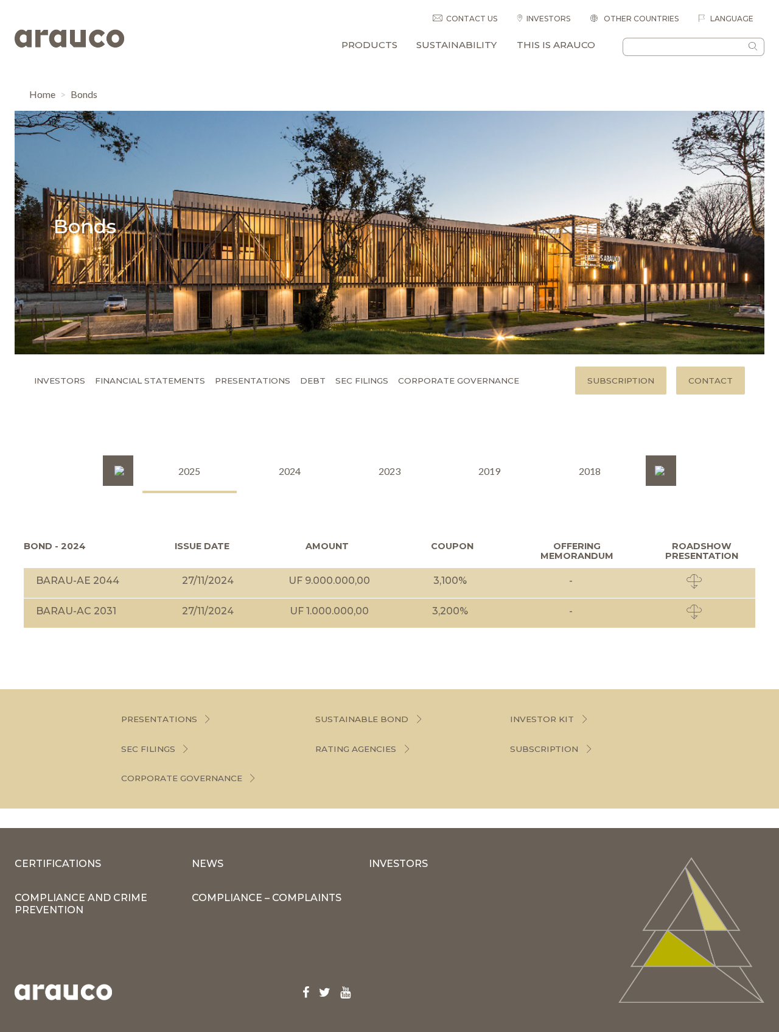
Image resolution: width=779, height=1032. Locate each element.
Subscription (620, 380)
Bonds (84, 94)
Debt (313, 380)
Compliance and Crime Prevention (81, 904)
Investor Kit (542, 719)
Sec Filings (361, 380)
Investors (548, 18)
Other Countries (640, 18)
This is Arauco (556, 45)
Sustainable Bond (361, 719)
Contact (710, 380)
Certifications (58, 863)
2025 (189, 471)
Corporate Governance (458, 380)
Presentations (252, 380)
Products (369, 45)
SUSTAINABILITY (456, 45)
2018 (590, 471)
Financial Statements (150, 380)
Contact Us (471, 18)
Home (42, 94)
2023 (389, 471)
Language (730, 18)
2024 (290, 471)
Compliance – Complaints (266, 898)
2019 (489, 471)
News (207, 863)
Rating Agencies (355, 749)
